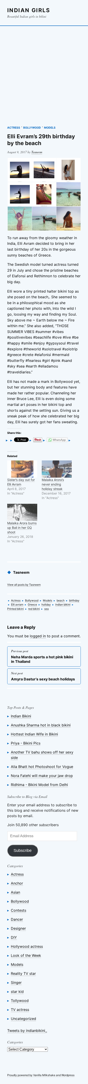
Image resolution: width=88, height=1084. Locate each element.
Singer (16, 982)
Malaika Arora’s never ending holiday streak (53, 484)
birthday (74, 600)
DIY (14, 937)
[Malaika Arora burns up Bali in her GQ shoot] (22, 512)
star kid (17, 991)
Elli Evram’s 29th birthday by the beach (41, 139)
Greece (32, 604)
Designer (18, 928)
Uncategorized (23, 1018)
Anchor (17, 883)
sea (46, 608)
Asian (15, 892)
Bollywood (32, 127)
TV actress (20, 1009)
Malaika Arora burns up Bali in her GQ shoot (22, 527)
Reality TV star (23, 973)
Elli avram (17, 604)
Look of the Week (26, 955)
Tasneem (36, 152)
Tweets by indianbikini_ (27, 1030)
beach (61, 600)
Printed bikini (15, 608)
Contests (18, 910)
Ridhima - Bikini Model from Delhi (39, 784)
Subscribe (23, 850)
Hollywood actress (27, 946)
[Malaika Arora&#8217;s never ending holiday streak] (57, 469)
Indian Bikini (21, 716)
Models (50, 127)
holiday (46, 604)
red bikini (34, 608)
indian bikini (62, 604)
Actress (13, 127)
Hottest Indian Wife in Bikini (34, 734)
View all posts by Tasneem (24, 584)
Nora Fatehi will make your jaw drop (42, 775)
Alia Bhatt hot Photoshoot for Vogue (42, 766)
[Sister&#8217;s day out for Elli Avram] (22, 469)
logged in (38, 636)
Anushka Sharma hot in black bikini (41, 725)
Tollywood (20, 1000)
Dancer (17, 919)
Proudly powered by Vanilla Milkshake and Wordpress (40, 1075)
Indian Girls (28, 10)
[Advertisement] (44, 74)
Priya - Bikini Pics (25, 743)
